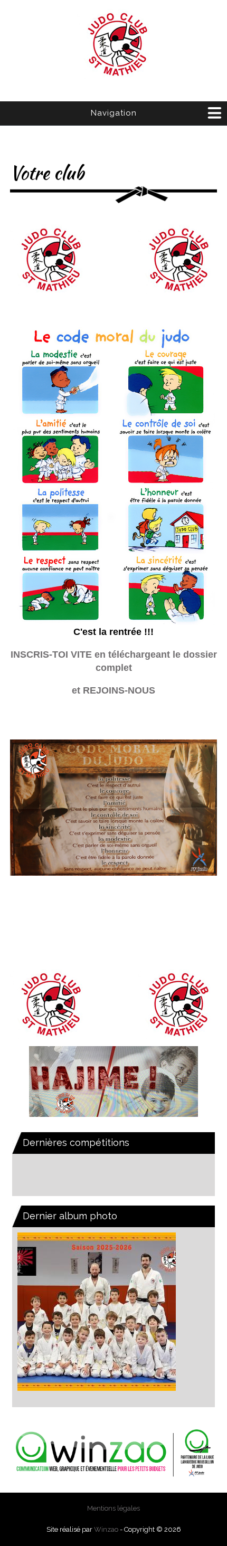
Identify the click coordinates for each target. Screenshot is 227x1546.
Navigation (114, 113)
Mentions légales (113, 1508)
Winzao (106, 1529)
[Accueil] (113, 45)
